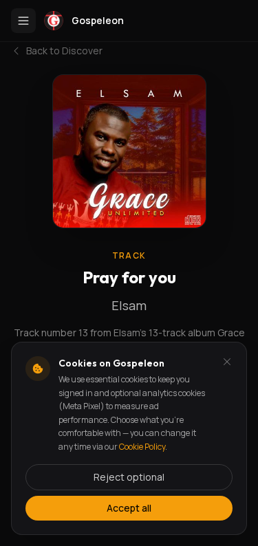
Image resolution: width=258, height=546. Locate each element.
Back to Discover (64, 50)
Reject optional (129, 476)
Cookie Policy (142, 446)
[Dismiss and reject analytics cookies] (227, 361)
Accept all (129, 507)
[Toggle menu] (23, 20)
